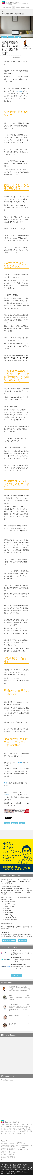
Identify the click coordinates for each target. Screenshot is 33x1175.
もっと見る (17, 976)
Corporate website (9, 940)
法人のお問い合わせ (23, 1145)
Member (23, 7)
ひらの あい (13, 1024)
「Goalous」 (18, 91)
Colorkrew (18, 7)
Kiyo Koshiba (13, 1004)
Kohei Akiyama (14, 1016)
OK (30, 1169)
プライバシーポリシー (22, 1149)
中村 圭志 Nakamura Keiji (26, 47)
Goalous (19, 763)
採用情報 (23, 940)
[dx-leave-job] (16, 855)
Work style (8, 7)
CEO (13, 7)
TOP (3, 12)
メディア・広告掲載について (24, 1146)
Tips (4, 7)
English (27, 7)
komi (10, 995)
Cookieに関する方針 (9, 1168)
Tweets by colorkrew (7, 1080)
